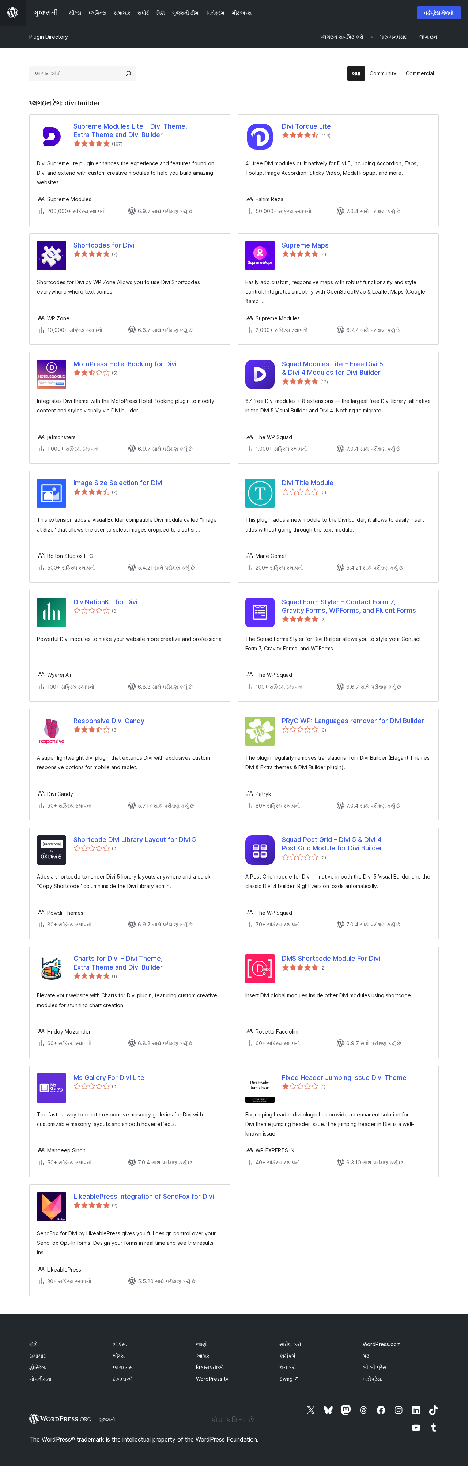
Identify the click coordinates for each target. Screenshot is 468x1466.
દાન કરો (287, 1367)
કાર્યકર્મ (287, 1356)
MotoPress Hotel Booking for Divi (125, 364)
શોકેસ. (120, 1344)
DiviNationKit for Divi (105, 602)
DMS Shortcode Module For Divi (331, 958)
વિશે (33, 1344)
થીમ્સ (119, 1356)
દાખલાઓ (123, 1379)
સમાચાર (37, 1356)
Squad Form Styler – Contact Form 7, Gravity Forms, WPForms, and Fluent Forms (349, 606)
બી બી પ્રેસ (374, 1367)
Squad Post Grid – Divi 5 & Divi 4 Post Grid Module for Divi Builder (332, 844)
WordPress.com (382, 1344)
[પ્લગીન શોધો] (128, 73)
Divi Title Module (307, 483)
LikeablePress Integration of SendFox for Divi (143, 1196)
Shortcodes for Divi (103, 245)
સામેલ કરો (290, 1344)
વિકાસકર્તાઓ (210, 1367)
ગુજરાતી (107, 1419)
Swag (289, 1379)
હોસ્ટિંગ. (37, 1367)
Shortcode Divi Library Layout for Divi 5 (134, 839)
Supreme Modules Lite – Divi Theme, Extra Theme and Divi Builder (130, 130)
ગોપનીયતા (40, 1379)
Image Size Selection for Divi (117, 483)
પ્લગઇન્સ (123, 1367)
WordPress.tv (212, 1379)
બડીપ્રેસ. (372, 1379)
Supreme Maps (305, 245)
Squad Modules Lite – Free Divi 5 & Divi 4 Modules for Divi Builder (332, 368)
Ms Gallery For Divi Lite (108, 1077)
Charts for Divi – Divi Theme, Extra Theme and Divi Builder (118, 963)
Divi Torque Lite (306, 126)
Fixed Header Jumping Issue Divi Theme (344, 1077)
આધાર (202, 1356)
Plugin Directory (48, 37)
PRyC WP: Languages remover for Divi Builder (353, 721)
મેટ (366, 1356)
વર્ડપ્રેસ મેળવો (439, 13)
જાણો (202, 1344)
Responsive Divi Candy (108, 721)
